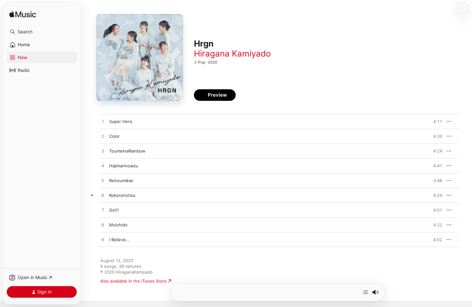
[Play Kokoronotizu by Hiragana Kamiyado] (102, 195)
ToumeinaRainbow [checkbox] (127, 151)
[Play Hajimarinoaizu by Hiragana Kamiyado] (102, 166)
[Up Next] (365, 292)
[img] (22, 14)
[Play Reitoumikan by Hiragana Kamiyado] (102, 181)
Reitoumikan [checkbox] (121, 180)
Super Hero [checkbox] (120, 121)
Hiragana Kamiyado (232, 53)
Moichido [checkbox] (118, 224)
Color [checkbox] (114, 136)
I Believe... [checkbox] (119, 239)
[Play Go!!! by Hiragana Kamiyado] (102, 210)
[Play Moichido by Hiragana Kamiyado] (102, 225)
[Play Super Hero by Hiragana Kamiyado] (102, 122)
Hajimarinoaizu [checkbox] (123, 165)
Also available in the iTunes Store (133, 281)
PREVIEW (435, 121)
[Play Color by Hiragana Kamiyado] (102, 136)
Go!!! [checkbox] (114, 210)
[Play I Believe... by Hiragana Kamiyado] (102, 240)
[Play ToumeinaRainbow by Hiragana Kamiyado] (102, 151)
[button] (41, 31)
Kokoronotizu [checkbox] (122, 195)
